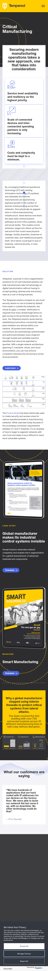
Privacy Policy (8, 968)
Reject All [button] (24, 961)
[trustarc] (39, 968)
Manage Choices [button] (24, 953)
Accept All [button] (24, 946)
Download (10, 570)
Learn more (10, 368)
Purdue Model (13, 413)
